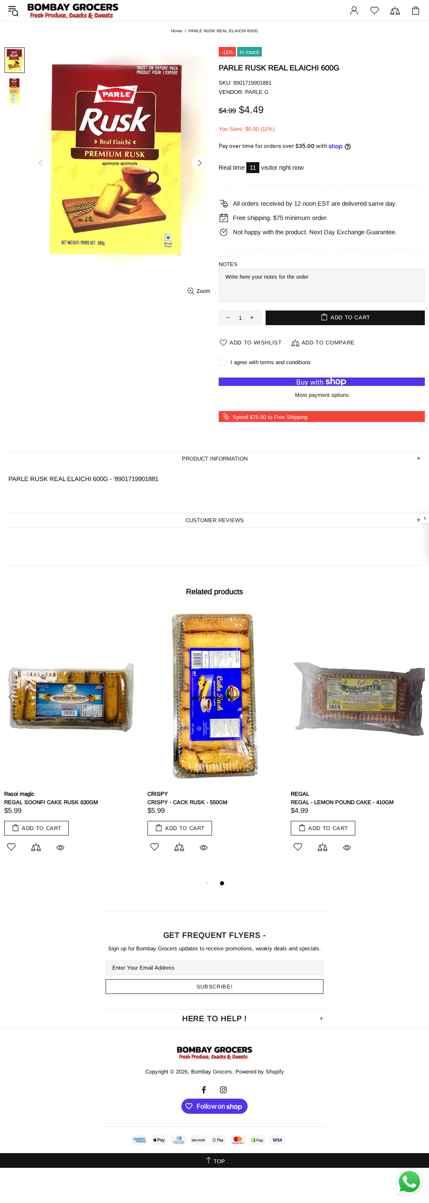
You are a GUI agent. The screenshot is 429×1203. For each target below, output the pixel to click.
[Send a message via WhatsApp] (409, 1182)
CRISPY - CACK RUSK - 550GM (187, 802)
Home (176, 30)
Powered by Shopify (259, 1071)
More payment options (322, 395)
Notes (228, 264)
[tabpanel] (71, 741)
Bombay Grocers (73, 10)
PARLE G (257, 92)
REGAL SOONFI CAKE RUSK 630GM (51, 802)
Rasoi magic (19, 794)
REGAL (300, 794)
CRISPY (157, 794)
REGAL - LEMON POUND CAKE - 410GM (342, 802)
